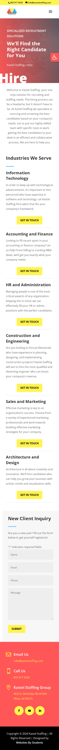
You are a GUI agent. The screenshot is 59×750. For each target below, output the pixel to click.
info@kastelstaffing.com (28, 661)
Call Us (19, 670)
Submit (17, 629)
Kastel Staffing (16, 65)
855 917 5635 (22, 677)
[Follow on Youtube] (29, 710)
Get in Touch (29, 220)
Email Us (21, 654)
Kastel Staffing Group (32, 687)
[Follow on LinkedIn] (40, 710)
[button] (54, 57)
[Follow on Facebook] (19, 710)
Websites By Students (29, 742)
